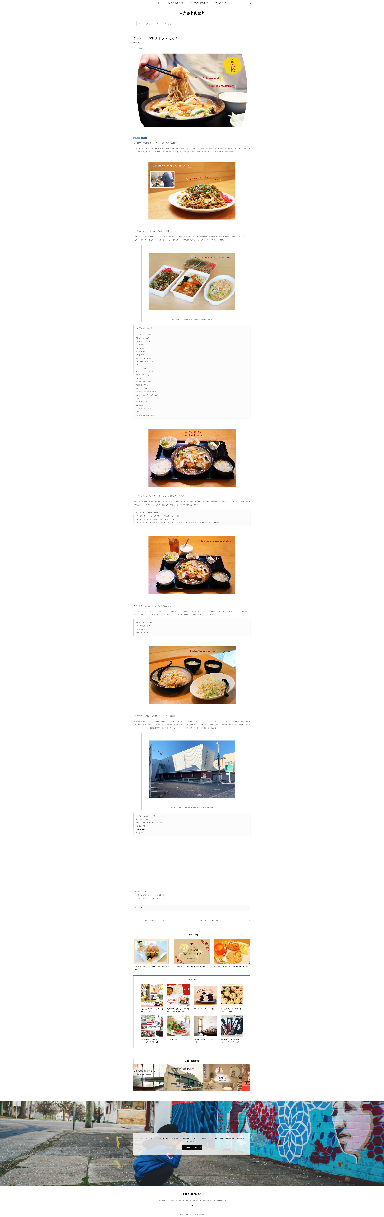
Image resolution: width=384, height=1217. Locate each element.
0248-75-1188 (142, 829)
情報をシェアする (192, 1147)
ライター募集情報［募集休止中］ (198, 3)
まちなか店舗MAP (220, 3)
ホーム (160, 3)
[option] (157, 1077)
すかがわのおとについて (175, 3)
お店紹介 (140, 908)
